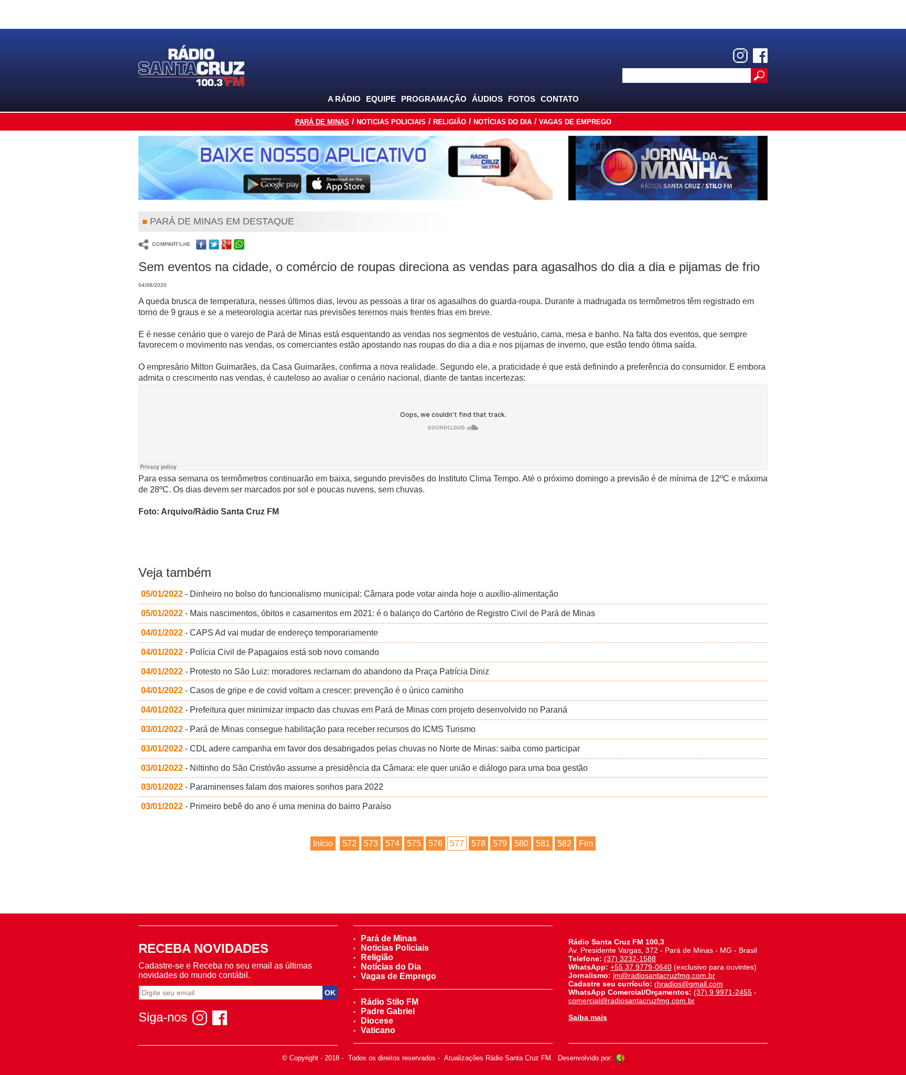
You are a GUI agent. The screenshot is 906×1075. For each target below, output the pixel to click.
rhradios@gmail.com (688, 984)
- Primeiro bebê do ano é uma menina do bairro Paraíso (266, 806)
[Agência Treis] (619, 1058)
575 (414, 843)
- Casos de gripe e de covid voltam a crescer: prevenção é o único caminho (302, 690)
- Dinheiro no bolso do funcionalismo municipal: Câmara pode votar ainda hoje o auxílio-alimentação (349, 593)
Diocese (377, 1020)
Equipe (381, 98)
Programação (434, 98)
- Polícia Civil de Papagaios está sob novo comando (260, 652)
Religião (449, 122)
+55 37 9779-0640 (641, 967)
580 (521, 843)
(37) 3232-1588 (630, 958)
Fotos (521, 98)
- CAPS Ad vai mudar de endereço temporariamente (259, 632)
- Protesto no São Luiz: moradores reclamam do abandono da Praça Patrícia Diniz (315, 671)
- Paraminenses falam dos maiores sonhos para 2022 (262, 786)
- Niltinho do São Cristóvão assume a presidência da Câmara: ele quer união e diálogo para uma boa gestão (364, 768)
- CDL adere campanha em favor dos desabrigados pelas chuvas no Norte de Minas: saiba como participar (360, 748)
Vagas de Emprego (575, 122)
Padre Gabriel (388, 1011)
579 (500, 843)
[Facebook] (760, 55)
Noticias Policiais (391, 122)
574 (392, 843)
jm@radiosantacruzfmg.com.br (664, 975)
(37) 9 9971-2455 (723, 992)
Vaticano (378, 1030)
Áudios (487, 98)
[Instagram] (740, 55)
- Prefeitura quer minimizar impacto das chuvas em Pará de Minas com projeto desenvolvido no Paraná (354, 709)
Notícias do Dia (502, 122)
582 (564, 843)
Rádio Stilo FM (389, 1001)
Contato (560, 98)
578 (478, 843)
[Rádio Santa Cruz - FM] (191, 64)
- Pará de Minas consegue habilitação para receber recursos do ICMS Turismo (308, 729)
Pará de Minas (322, 122)
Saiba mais (587, 1017)
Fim (586, 843)
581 (543, 843)
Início (323, 843)
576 (435, 843)
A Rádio (344, 98)
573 (371, 843)
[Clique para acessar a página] (345, 168)
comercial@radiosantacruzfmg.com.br (631, 1000)
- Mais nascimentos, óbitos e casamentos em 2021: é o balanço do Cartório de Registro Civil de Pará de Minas (368, 613)
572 (349, 843)
